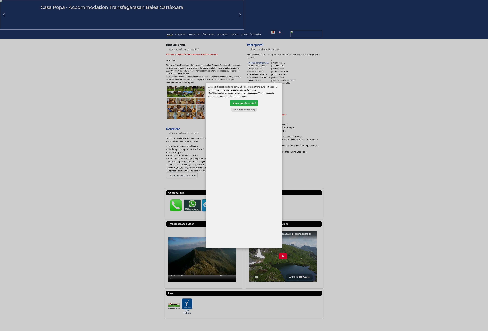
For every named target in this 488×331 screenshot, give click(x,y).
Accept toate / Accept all (244, 103)
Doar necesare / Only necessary (244, 110)
